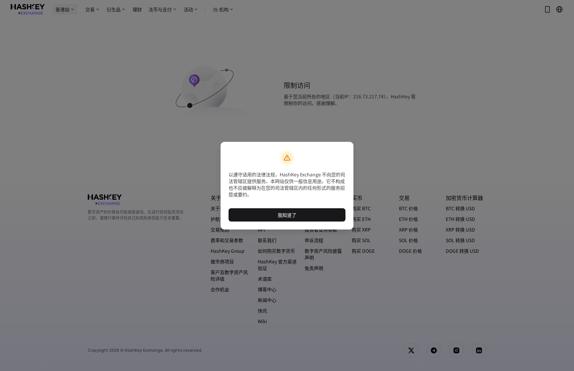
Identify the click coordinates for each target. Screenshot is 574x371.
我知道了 (287, 215)
